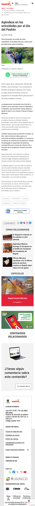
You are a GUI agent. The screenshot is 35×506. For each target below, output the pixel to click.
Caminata (6, 199)
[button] (18, 223)
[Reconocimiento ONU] (7, 488)
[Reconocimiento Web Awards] (26, 488)
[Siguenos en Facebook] (10, 472)
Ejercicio (6, 203)
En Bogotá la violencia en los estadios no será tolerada (22, 237)
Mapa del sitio (8, 498)
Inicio (3, 8)
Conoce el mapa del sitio (14, 431)
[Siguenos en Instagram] (21, 472)
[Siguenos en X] (17, 472)
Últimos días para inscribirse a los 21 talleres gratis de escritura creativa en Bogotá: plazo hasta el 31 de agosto (22, 263)
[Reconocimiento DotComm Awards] (16, 488)
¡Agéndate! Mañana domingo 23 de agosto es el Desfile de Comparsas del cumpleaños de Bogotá (22, 249)
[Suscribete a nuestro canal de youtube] (25, 472)
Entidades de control (12, 435)
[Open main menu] (12, 3)
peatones (16, 199)
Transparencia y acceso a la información (15, 443)
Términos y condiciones (27, 497)
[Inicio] (6, 3)
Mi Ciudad (10, 8)
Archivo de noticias (12, 439)
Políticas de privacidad (17, 497)
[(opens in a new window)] (27, 223)
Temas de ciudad (19, 203)
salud (25, 199)
